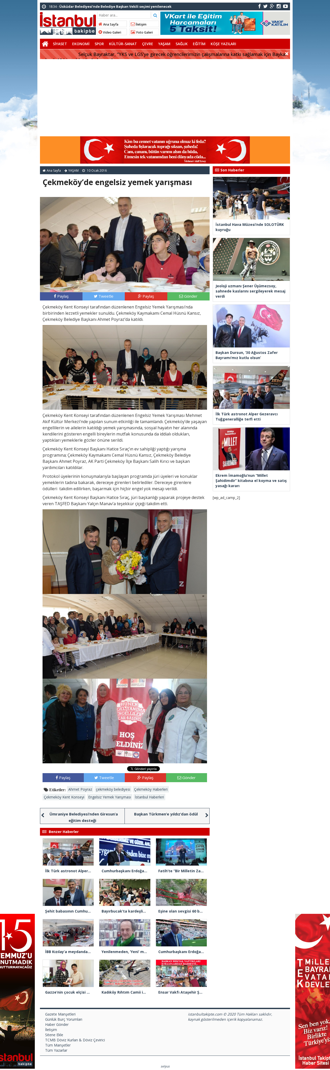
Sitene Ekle (54, 1034)
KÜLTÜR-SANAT (123, 43)
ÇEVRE (147, 43)
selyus (165, 1066)
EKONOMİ (80, 43)
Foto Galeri (144, 32)
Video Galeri (111, 32)
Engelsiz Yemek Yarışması (109, 797)
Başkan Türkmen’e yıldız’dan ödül (166, 814)
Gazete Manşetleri (60, 1014)
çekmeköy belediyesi (113, 789)
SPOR (99, 43)
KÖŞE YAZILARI (223, 43)
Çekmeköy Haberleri (151, 789)
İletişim (140, 24)
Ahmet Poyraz (80, 789)
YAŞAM (164, 43)
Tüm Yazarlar (56, 1050)
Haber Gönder (57, 1024)
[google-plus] (272, 6)
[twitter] (265, 6)
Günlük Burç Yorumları (63, 1019)
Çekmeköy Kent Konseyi (64, 797)
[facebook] (259, 6)
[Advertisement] (165, 98)
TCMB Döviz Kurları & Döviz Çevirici (75, 1039)
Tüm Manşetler (58, 1045)
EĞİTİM (199, 43)
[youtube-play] (285, 6)
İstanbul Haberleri (149, 797)
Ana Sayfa (110, 24)
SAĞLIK (182, 43)
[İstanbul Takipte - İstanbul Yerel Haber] (68, 22)
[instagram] (279, 6)
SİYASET (60, 43)
